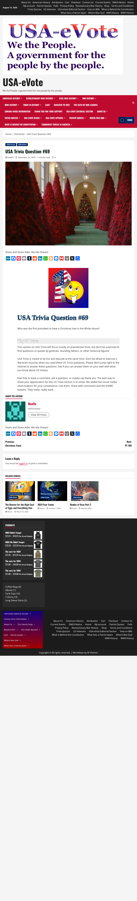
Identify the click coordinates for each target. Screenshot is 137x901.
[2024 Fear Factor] (52, 491)
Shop (106, 5)
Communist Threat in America (56, 124)
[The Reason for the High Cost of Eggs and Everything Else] (20, 491)
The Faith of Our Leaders (86, 105)
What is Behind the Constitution (118, 9)
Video (129, 120)
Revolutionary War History (89, 5)
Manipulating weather (50, 494)
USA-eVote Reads (32, 118)
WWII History (127, 12)
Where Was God (96, 12)
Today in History (31, 105)
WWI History (112, 12)
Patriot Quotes (44, 5)
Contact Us (88, 2)
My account (29, 5)
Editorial (27, 494)
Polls (56, 5)
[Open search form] (133, 103)
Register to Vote (62, 105)
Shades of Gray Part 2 (80, 504)
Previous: (13, 443)
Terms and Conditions (122, 5)
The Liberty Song (25, 624)
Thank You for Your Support (48, 111)
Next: (128, 443)
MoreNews (78, 652)
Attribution (57, 2)
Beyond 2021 (10, 629)
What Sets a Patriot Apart (73, 12)
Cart (67, 2)
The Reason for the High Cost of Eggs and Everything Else (19, 506)
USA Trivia (11, 144)
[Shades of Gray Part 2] (84, 491)
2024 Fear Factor (46, 504)
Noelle (11, 157)
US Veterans (49, 9)
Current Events (103, 2)
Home (131, 2)
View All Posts (39, 414)
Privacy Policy (67, 5)
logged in (23, 463)
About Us (26, 2)
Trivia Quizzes (34, 9)
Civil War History (67, 98)
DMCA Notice (119, 2)
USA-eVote (23, 82)
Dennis (10, 512)
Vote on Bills (93, 9)
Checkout (76, 2)
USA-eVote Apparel (54, 118)
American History (41, 2)
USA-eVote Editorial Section (71, 9)
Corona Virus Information (17, 111)
